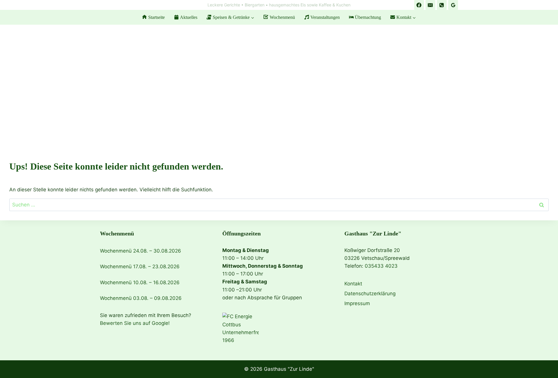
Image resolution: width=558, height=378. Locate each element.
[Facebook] (419, 5)
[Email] (430, 5)
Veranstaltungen (325, 17)
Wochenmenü (282, 17)
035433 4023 (381, 266)
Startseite (156, 17)
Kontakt (353, 284)
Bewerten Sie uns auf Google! (135, 323)
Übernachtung (368, 17)
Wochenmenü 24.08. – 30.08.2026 (140, 251)
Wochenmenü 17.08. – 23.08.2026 (140, 266)
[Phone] (442, 5)
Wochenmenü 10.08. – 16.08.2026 (140, 282)
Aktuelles (188, 17)
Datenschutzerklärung (370, 293)
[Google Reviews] (453, 5)
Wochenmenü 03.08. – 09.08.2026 (141, 298)
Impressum (357, 303)
